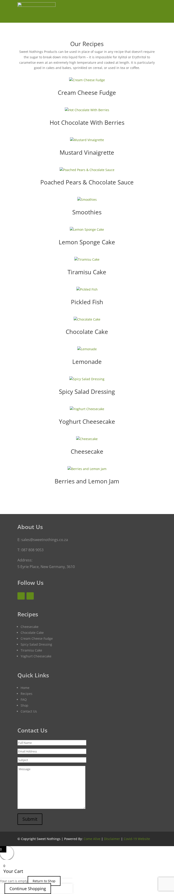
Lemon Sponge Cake (87, 242)
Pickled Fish (87, 302)
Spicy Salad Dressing (87, 391)
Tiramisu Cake (87, 272)
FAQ (24, 699)
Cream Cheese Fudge (87, 92)
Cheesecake (87, 451)
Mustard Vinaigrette (87, 152)
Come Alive (92, 839)
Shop (24, 705)
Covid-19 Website (137, 839)
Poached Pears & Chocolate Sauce (87, 182)
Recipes (26, 693)
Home (25, 688)
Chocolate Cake (87, 332)
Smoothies (87, 212)
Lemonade (87, 362)
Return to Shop (44, 881)
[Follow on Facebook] (21, 596)
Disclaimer (112, 839)
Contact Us (29, 711)
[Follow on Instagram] (30, 596)
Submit (29, 819)
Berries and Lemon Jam (87, 481)
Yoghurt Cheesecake (87, 421)
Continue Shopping (28, 888)
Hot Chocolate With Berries (87, 122)
